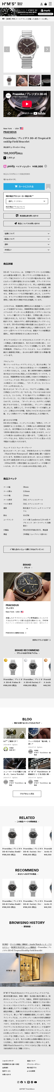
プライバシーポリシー (33, 1064)
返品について (31, 1061)
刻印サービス (6, 1071)
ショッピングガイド (8, 1061)
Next (47, 49)
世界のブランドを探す (40, 640)
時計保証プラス (32, 1067)
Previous (7, 49)
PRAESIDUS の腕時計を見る (15, 633)
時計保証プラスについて (15, 206)
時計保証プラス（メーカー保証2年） (20, 196)
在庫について (10, 233)
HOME (5, 944)
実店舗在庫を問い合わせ (29, 216)
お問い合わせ (6, 1074)
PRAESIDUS (10, 132)
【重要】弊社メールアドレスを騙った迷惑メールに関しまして (28, 19)
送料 (6, 244)
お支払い (8, 250)
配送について (10, 239)
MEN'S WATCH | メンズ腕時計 (23, 947)
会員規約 (5, 1067)
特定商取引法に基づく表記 (10, 1064)
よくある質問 (31, 1071)
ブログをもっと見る (27, 794)
